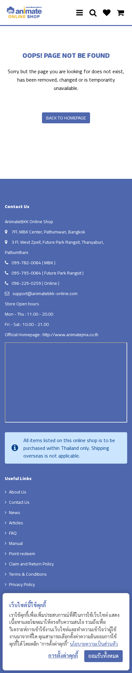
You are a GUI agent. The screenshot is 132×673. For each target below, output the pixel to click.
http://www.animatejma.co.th (70, 334)
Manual (16, 543)
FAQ (13, 533)
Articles (16, 523)
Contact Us (19, 502)
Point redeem (22, 553)
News (14, 512)
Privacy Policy (22, 584)
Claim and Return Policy (31, 564)
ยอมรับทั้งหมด (103, 656)
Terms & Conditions (28, 574)
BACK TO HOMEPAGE (66, 118)
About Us (17, 492)
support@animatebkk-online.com (45, 293)
